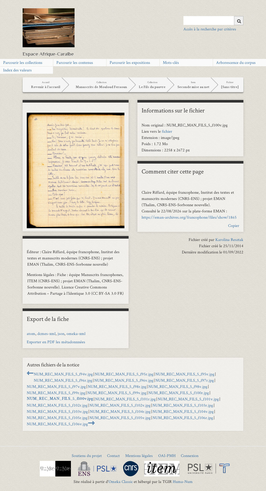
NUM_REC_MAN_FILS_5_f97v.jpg (56, 386)
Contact (113, 455)
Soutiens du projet (87, 455)
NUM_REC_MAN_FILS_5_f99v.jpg (116, 392)
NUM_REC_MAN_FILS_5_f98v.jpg (177, 386)
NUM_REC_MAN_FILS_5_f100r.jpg (178, 392)
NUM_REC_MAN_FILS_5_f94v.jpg (63, 374)
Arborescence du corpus (236, 62)
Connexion (189, 455)
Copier (233, 225)
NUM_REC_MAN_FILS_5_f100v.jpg (60, 399)
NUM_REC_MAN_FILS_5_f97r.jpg (184, 380)
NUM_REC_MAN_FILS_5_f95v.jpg (184, 374)
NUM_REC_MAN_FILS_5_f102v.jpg (119, 405)
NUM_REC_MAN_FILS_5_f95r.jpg (124, 374)
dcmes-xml (46, 333)
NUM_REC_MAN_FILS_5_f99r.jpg (56, 392)
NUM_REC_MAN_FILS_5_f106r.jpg (182, 417)
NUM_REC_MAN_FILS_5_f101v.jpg (188, 399)
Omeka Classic (121, 481)
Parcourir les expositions (130, 62)
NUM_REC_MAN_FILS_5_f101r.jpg (125, 399)
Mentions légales (139, 455)
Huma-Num (183, 481)
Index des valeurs (17, 70)
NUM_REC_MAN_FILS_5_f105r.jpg (57, 417)
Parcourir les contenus (74, 62)
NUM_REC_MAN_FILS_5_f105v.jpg (119, 417)
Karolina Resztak (229, 239)
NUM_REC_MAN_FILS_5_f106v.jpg (57, 424)
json (61, 333)
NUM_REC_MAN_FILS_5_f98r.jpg (117, 386)
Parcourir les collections (22, 62)
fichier (167, 131)
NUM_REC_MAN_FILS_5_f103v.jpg (57, 411)
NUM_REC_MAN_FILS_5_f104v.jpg (183, 411)
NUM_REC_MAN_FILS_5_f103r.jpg (182, 405)
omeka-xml (75, 333)
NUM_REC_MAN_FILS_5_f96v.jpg (123, 380)
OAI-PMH (167, 455)
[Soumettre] (238, 20)
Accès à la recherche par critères (209, 29)
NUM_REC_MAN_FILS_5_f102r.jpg (57, 405)
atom (31, 333)
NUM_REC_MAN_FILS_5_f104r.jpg (120, 411)
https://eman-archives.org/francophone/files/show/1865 (189, 217)
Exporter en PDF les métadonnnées (56, 342)
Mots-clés (171, 62)
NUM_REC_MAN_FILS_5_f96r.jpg (63, 380)
